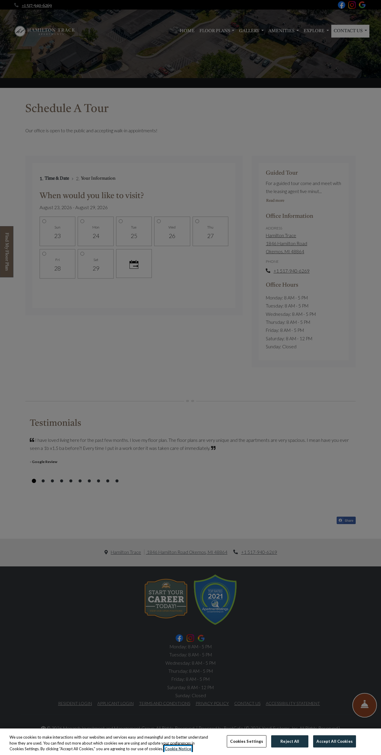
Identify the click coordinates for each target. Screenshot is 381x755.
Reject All (289, 741)
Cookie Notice (178, 748)
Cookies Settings (246, 741)
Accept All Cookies (334, 741)
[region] (190, 741)
